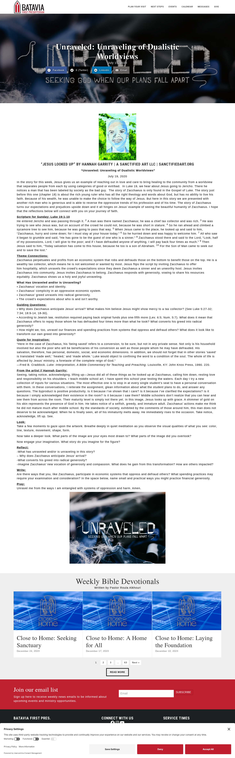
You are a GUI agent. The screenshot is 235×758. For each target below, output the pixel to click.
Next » (136, 662)
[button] (113, 723)
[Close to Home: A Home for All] (117, 624)
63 (125, 662)
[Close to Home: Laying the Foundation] (186, 624)
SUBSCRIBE (183, 692)
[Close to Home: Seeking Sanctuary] (48, 624)
